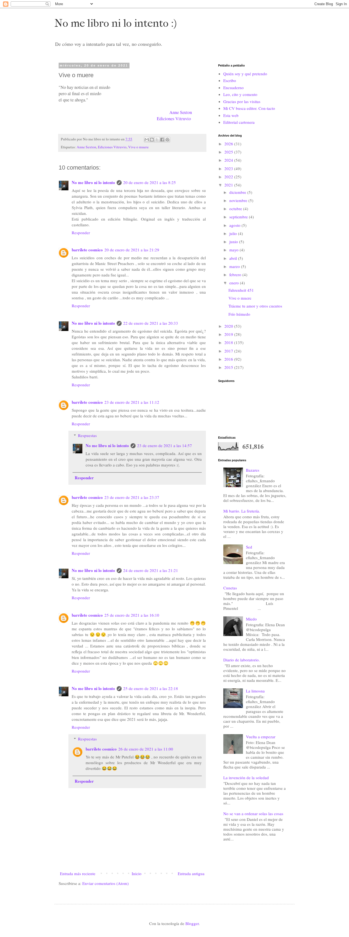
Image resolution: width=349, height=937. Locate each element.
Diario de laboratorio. (241, 659)
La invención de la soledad (246, 777)
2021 (229, 185)
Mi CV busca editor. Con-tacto (249, 108)
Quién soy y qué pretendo (245, 73)
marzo (235, 266)
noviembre (238, 200)
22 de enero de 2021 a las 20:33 (150, 323)
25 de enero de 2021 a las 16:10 (131, 615)
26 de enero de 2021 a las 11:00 (145, 749)
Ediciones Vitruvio (174, 119)
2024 (229, 160)
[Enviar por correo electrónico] (146, 139)
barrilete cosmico (87, 250)
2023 (229, 168)
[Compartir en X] (157, 139)
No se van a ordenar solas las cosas (253, 813)
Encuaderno (233, 87)
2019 (229, 334)
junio (234, 241)
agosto (235, 225)
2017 (229, 351)
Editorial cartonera (239, 122)
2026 (229, 143)
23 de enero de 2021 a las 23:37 (131, 497)
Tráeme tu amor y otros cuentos (255, 306)
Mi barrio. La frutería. (241, 511)
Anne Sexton (180, 112)
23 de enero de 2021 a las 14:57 (164, 445)
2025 (229, 152)
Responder (81, 232)
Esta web (231, 115)
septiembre (239, 216)
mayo (234, 249)
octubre (236, 208)
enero (234, 282)
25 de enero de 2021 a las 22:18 (150, 688)
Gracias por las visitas (241, 101)
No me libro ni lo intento (93, 182)
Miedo (251, 619)
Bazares (252, 470)
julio (233, 233)
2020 (229, 326)
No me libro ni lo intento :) (116, 23)
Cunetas (230, 587)
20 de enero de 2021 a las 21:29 (131, 249)
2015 (229, 367)
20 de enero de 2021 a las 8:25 (149, 182)
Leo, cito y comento (240, 94)
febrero (235, 274)
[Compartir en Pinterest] (167, 139)
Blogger (192, 923)
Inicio (137, 873)
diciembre (238, 192)
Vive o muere (138, 146)
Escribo (229, 80)
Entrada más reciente (77, 873)
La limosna (255, 691)
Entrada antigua (191, 873)
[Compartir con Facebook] (162, 139)
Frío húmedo (239, 314)
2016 (229, 359)
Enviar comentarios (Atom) (105, 883)
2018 (229, 342)
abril (233, 258)
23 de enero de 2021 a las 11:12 (131, 402)
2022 (229, 176)
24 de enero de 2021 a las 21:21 (150, 570)
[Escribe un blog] (152, 139)
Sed (249, 547)
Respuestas (87, 435)
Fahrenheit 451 (241, 290)
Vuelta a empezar (260, 736)
